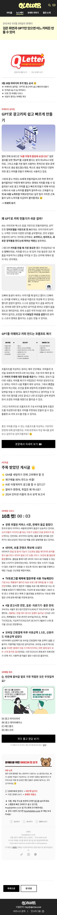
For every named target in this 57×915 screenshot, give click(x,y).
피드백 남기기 (31, 791)
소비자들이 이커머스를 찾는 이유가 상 (18, 532)
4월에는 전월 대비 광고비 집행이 (23, 613)
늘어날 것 (42, 613)
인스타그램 (36, 911)
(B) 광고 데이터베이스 (12, 722)
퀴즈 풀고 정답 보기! (28, 738)
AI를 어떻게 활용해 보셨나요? (34, 156)
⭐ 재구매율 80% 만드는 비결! (18, 479)
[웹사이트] (22, 854)
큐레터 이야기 (33, 12)
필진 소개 (46, 12)
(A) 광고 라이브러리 (11, 718)
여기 (36, 800)
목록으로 (11, 888)
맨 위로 (29, 888)
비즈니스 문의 (19, 911)
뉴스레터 (19, 12)
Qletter (28, 903)
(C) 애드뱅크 (7, 726)
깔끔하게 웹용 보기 (20, 72)
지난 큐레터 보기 (37, 72)
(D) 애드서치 (7, 730)
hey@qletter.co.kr (32, 810)
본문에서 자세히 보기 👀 (28, 444)
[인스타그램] (28, 854)
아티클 (9, 12)
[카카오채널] (35, 854)
